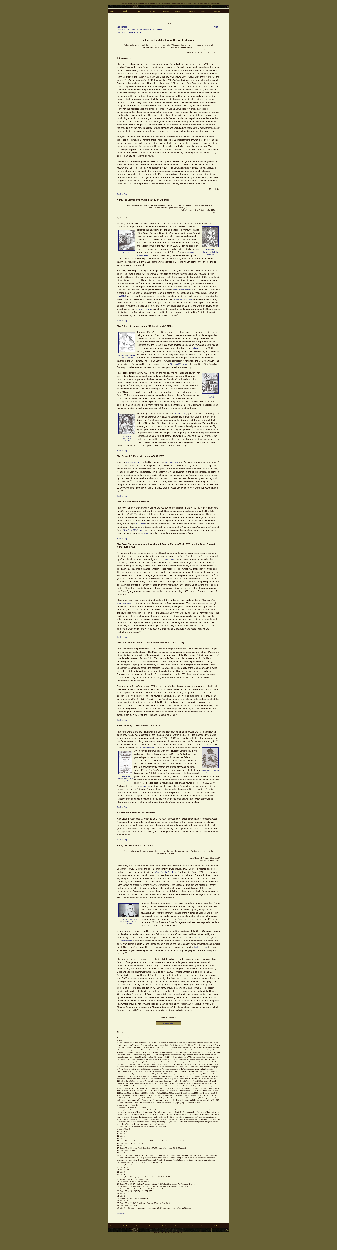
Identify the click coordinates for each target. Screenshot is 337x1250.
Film (138, 11)
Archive (191, 11)
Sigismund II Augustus (179, 364)
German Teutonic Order (182, 299)
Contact (217, 11)
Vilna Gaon (199, 937)
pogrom (147, 533)
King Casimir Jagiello (182, 290)
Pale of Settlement (146, 748)
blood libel (121, 296)
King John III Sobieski (132, 530)
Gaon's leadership (124, 941)
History (204, 11)
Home (112, 11)
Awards (152, 11)
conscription (145, 786)
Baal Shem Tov (200, 947)
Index (216, 1226)
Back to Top (122, 194)
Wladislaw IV (180, 413)
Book (125, 11)
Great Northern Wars (166, 559)
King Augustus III (124, 603)
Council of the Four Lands (166, 872)
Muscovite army (171, 462)
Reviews (165, 11)
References (122, 27)
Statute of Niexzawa (142, 309)
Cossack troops (132, 462)
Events (178, 11)
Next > (217, 27)
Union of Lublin (198, 348)
